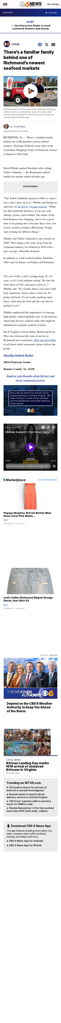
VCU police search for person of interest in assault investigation (27, 789)
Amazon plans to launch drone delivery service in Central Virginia (27, 796)
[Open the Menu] (5, 4)
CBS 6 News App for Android (25, 841)
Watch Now (52, 4)
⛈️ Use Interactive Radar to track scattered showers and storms (30, 27)
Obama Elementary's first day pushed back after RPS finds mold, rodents (30, 809)
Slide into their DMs (45, 340)
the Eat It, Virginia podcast (32, 206)
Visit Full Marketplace (47, 480)
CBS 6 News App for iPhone (25, 845)
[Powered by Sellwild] (53, 655)
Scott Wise (19, 126)
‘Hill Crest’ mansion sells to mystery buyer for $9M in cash (29, 803)
